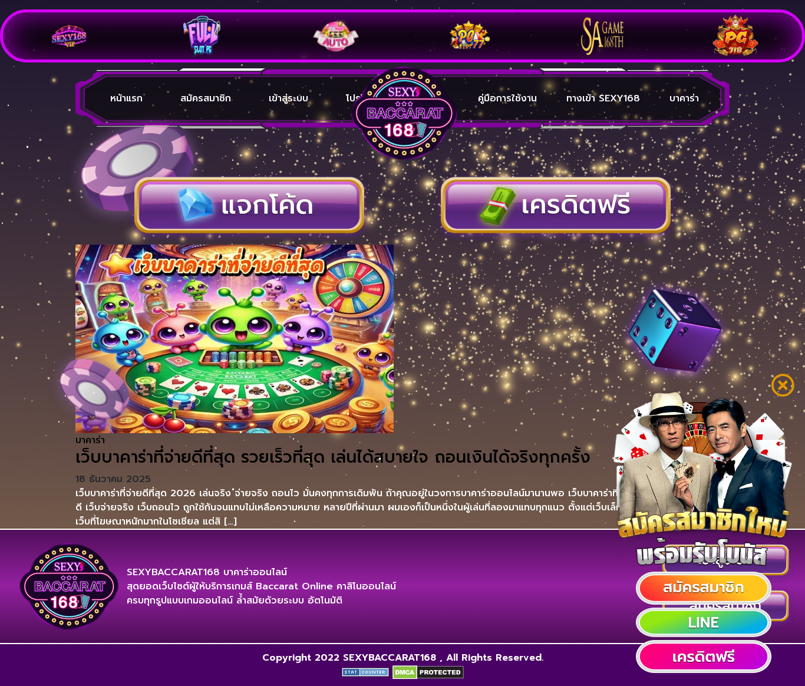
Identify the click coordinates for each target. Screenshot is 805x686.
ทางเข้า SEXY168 (603, 98)
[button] (703, 588)
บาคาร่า (684, 98)
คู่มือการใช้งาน (507, 98)
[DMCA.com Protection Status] (428, 672)
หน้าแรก (126, 98)
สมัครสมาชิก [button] (205, 98)
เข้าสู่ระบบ (288, 98)
